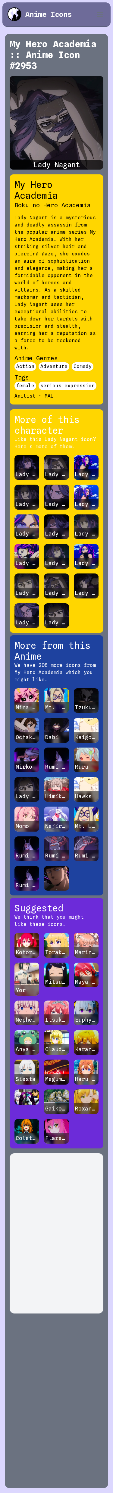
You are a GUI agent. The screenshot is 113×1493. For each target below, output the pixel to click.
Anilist (25, 396)
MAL (49, 396)
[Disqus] (56, 1233)
